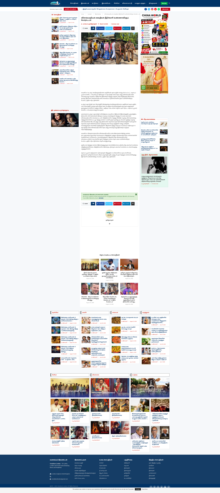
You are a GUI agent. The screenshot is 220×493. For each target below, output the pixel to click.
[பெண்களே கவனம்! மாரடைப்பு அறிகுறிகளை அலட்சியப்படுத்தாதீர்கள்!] (146, 331)
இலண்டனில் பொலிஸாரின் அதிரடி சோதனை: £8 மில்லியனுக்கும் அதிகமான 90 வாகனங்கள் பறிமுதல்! (149, 132)
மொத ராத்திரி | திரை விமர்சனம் (58, 442)
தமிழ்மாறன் (93, 24)
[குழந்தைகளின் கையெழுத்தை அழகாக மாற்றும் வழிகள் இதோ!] (86, 364)
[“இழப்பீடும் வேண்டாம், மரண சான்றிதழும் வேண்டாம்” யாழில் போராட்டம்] (55, 55)
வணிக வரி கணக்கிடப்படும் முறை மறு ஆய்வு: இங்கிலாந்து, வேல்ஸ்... (68, 80)
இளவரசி (63, 48)
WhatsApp (164, 3)
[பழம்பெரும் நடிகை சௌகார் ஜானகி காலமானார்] (80, 432)
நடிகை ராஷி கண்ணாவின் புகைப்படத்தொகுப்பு (72, 123)
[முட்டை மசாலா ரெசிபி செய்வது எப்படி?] (116, 330)
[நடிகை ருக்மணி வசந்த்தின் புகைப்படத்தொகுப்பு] (58, 120)
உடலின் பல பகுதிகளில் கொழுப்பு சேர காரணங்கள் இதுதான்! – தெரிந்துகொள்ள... (159, 320)
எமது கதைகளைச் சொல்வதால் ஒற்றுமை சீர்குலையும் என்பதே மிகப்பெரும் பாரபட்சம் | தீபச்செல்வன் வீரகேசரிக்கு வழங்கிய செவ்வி (153, 179)
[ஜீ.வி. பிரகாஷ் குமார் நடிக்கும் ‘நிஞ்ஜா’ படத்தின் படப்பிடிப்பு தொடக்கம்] (55, 20)
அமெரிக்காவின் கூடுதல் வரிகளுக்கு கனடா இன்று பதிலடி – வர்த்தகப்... (67, 71)
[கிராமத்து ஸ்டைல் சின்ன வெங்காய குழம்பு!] (116, 339)
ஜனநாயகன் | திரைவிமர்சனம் (97, 414)
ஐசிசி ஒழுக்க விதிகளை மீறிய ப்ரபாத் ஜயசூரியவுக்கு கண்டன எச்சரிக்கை (68, 28)
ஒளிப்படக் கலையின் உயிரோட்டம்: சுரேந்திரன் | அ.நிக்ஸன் (160, 442)
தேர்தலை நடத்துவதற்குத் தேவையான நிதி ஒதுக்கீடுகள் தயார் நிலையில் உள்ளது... (68, 62)
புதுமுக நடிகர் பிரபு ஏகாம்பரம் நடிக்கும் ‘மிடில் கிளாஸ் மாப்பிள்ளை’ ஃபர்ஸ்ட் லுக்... (58, 417)
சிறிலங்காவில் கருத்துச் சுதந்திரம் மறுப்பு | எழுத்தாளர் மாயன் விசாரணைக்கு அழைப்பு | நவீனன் (160, 417)
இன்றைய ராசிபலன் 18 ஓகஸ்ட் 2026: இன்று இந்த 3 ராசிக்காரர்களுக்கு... (69, 338)
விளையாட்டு (127, 3)
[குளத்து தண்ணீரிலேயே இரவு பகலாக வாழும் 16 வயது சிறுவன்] (164, 140)
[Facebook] (145, 9)
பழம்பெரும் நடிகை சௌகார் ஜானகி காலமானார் (78, 442)
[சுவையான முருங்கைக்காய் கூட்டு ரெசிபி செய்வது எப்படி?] (116, 349)
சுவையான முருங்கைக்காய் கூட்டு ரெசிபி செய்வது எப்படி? (128, 348)
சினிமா (117, 3)
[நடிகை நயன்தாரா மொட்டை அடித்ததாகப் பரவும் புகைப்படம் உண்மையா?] (80, 405)
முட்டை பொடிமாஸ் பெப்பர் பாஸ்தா (129, 318)
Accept (138, 489)
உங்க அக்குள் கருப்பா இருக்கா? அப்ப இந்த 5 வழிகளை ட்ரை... (98, 328)
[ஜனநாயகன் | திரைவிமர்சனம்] (100, 405)
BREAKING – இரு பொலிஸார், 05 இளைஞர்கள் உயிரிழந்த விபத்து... (68, 45)
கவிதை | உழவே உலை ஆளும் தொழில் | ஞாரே (99, 9)
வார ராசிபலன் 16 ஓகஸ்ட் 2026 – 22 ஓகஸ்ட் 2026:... (69, 359)
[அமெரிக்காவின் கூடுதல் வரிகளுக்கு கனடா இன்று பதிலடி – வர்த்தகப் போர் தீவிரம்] (55, 72)
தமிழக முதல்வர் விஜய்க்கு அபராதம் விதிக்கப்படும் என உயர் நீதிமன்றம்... (67, 36)
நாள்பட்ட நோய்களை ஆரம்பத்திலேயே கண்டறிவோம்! (158, 350)
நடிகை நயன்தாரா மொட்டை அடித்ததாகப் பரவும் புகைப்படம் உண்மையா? (79, 416)
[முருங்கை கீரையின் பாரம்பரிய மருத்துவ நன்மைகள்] (146, 341)
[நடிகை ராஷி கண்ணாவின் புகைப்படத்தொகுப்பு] (72, 120)
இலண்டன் (85, 3)
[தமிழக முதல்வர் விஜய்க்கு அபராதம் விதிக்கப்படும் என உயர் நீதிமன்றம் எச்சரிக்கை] (55, 37)
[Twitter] (149, 9)
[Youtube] (155, 9)
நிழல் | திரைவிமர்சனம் (119, 436)
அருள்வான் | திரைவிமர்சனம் (117, 414)
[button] (79, 9)
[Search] (169, 3)
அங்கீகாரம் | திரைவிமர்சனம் (97, 437)
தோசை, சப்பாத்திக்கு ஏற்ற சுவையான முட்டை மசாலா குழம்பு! (129, 358)
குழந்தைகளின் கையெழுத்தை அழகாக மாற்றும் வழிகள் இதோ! (98, 363)
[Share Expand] (133, 28)
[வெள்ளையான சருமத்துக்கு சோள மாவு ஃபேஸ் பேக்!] (86, 320)
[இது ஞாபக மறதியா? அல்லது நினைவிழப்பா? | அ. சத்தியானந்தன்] (164, 148)
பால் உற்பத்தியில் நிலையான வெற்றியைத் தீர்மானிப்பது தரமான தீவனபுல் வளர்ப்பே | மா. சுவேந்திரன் (148, 391)
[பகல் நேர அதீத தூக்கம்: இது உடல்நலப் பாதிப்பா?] (146, 360)
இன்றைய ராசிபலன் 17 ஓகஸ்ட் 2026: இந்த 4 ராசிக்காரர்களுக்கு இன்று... (68, 349)
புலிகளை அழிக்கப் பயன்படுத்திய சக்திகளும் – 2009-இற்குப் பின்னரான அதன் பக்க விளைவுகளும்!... (140, 444)
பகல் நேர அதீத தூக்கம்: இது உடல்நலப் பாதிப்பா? (159, 359)
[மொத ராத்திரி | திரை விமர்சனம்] (60, 432)
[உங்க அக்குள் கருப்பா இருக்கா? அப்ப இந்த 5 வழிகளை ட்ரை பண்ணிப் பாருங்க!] (86, 330)
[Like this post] (93, 28)
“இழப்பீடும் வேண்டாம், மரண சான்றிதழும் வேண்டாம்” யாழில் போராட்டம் (68, 54)
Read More (145, 489)
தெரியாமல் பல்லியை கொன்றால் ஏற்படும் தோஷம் (149, 123)
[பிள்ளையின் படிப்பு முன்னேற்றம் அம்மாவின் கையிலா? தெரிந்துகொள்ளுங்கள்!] (86, 339)
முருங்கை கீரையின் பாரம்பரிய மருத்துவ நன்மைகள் (158, 340)
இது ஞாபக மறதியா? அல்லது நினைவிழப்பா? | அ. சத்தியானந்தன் (149, 148)
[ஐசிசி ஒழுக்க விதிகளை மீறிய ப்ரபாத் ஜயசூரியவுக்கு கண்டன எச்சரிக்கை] (55, 29)
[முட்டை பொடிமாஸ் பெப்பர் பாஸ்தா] (116, 320)
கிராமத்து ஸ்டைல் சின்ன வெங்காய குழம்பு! (129, 338)
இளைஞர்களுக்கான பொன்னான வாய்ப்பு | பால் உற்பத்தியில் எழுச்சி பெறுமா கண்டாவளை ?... (140, 416)
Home (82, 14)
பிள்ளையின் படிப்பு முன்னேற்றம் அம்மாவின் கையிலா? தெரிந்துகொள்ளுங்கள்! (99, 339)
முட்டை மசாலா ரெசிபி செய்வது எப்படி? (128, 328)
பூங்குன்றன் (63, 22)
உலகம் (90, 14)
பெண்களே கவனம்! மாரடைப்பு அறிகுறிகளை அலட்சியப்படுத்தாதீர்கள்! (159, 330)
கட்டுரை (95, 3)
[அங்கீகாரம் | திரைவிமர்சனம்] (100, 427)
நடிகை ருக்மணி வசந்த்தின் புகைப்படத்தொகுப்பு (58, 123)
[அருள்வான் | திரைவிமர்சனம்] (120, 405)
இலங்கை (98, 14)
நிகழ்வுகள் (153, 3)
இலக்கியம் (106, 3)
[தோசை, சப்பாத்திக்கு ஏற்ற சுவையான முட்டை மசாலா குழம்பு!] (116, 359)
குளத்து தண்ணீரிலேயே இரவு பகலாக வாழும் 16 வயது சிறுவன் (148, 140)
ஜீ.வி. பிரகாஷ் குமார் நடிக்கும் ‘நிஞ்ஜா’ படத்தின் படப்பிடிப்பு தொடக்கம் (68, 19)
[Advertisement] (65, 97)
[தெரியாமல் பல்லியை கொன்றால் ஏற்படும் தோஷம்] (164, 124)
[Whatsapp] (159, 9)
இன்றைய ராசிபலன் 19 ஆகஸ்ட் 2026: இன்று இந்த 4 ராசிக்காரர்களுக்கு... (69, 328)
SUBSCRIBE (166, 9)
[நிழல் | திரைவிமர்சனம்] (120, 427)
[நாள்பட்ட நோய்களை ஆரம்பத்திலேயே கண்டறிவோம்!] (146, 351)
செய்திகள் (74, 3)
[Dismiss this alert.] (136, 194)
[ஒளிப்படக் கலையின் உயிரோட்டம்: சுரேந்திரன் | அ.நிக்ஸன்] (160, 432)
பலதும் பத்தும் (140, 3)
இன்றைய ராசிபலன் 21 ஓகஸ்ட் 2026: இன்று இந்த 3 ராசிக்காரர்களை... (69, 319)
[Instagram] (152, 9)
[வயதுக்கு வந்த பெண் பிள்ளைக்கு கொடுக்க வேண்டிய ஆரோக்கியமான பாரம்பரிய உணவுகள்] (86, 351)
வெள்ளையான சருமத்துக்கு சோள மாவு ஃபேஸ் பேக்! (98, 319)
